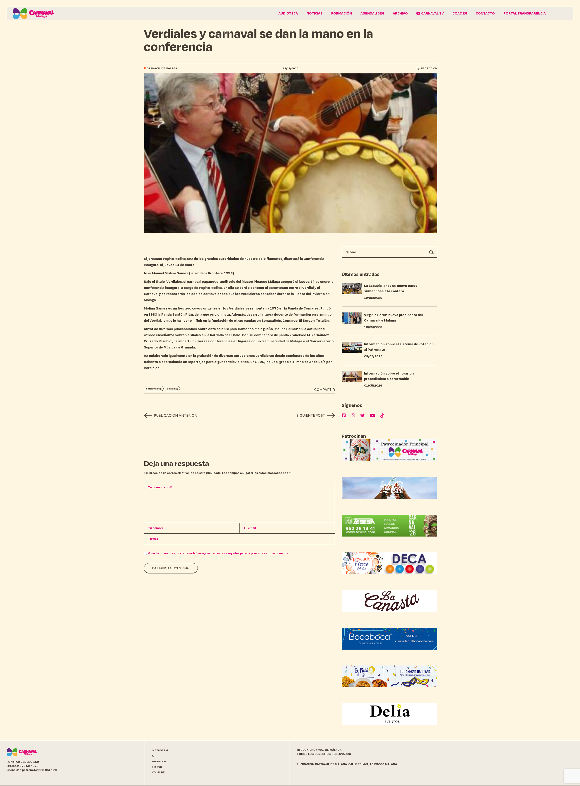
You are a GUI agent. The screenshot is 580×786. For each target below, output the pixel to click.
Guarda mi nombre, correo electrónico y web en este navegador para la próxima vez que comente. (218, 553)
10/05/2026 (373, 327)
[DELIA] (389, 713)
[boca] (389, 638)
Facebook (159, 761)
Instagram (160, 750)
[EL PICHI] (389, 676)
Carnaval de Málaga (162, 68)
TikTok (157, 767)
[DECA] (389, 563)
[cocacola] (389, 487)
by (426, 68)
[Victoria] (389, 450)
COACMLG (172, 388)
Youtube (158, 772)
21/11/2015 (290, 68)
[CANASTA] (389, 600)
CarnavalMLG (154, 388)
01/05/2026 (373, 386)
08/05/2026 (373, 356)
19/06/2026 (373, 298)
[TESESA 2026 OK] (389, 525)
